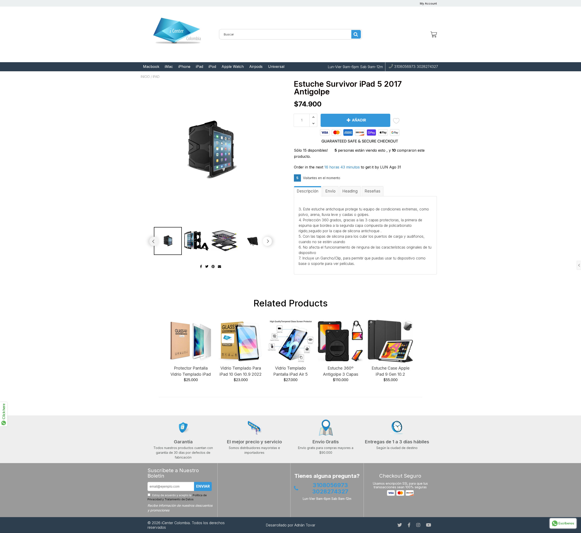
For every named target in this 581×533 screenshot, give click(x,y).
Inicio (145, 77)
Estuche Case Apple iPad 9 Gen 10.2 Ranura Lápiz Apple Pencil (390, 371)
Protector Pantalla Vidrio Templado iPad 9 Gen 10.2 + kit (190, 371)
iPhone (184, 66)
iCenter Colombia (176, 523)
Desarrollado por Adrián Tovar (290, 525)
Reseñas (372, 191)
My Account (428, 3)
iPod (212, 66)
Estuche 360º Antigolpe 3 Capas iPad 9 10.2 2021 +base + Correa (340, 371)
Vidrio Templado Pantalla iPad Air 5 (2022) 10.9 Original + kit (290, 371)
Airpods (256, 66)
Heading (350, 191)
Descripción (307, 191)
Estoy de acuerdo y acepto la (177, 497)
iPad (199, 66)
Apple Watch (233, 66)
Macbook (151, 66)
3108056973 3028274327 (415, 66)
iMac (169, 66)
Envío (330, 191)
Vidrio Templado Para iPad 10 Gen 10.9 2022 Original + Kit (240, 371)
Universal (276, 66)
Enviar (203, 486)
